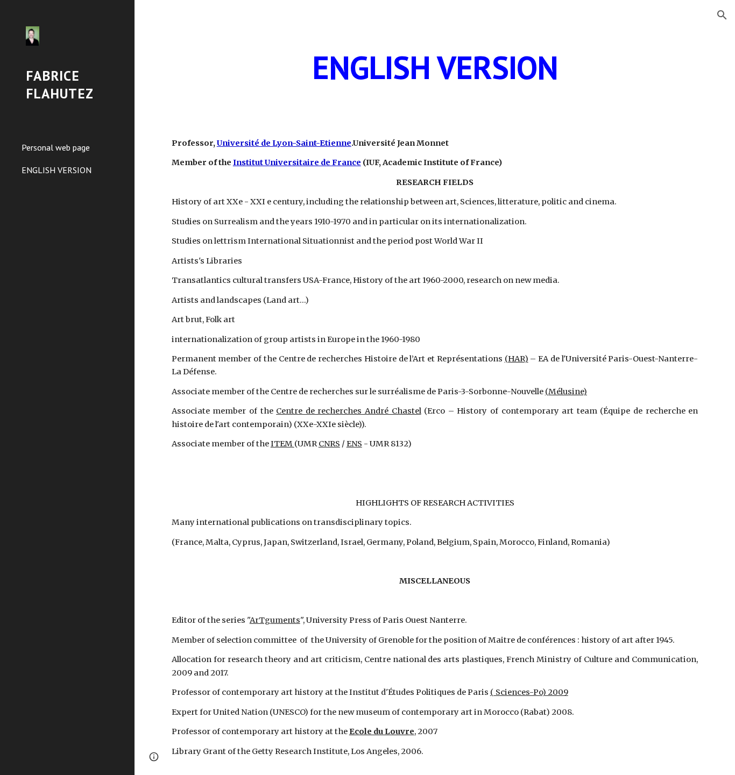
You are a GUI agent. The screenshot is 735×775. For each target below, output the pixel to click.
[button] (722, 15)
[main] (435, 67)
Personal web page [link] (56, 147)
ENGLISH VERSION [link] (56, 170)
